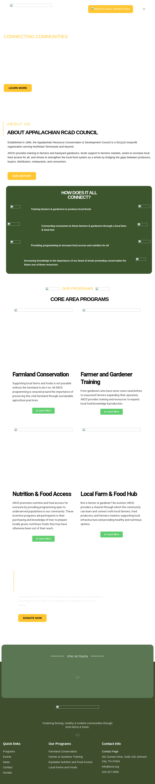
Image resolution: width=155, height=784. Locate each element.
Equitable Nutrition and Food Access (70, 762)
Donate (7, 772)
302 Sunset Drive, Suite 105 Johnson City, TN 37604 (124, 759)
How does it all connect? (79, 195)
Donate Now (121, 9)
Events (7, 756)
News (6, 762)
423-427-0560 (110, 771)
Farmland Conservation (63, 751)
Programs (9, 751)
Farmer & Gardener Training (66, 756)
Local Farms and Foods (63, 767)
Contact (7, 767)
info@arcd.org (110, 766)
